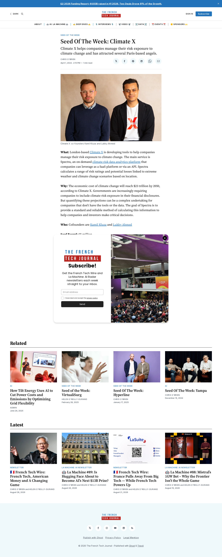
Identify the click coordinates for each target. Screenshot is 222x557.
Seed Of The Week (70, 35)
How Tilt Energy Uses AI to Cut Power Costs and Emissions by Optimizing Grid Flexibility (31, 397)
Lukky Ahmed (122, 224)
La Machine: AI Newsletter (77, 467)
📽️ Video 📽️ (125, 24)
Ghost (132, 545)
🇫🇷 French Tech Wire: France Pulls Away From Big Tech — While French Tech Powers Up (136, 478)
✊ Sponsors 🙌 (179, 24)
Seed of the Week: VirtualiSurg (76, 392)
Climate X (96, 152)
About (38, 24)
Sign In (189, 14)
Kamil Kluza (98, 224)
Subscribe (203, 14)
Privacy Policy (113, 537)
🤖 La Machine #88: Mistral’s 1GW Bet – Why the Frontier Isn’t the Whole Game (188, 476)
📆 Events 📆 (159, 24)
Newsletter (17, 467)
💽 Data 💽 (141, 24)
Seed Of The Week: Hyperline (128, 392)
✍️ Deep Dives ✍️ (82, 24)
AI (11, 386)
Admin (13, 408)
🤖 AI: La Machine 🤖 (57, 24)
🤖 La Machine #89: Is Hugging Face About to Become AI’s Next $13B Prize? (85, 476)
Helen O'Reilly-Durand (74, 399)
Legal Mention (131, 537)
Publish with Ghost (93, 537)
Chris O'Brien (68, 59)
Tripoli (140, 545)
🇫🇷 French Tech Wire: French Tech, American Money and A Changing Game (29, 478)
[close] (218, 3)
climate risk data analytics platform (116, 162)
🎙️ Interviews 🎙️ (104, 24)
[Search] (22, 14)
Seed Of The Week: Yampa (186, 390)
